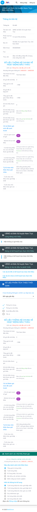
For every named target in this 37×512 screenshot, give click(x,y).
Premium (18, 150)
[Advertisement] (18, 209)
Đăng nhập (24, 111)
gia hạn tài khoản (26, 119)
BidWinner (10, 509)
